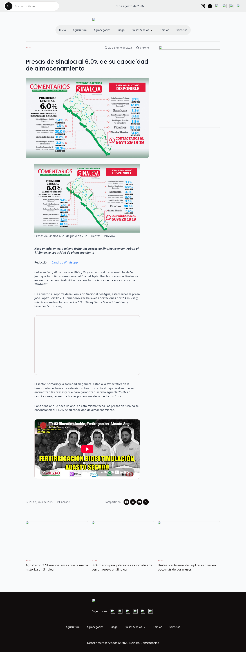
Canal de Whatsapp (65, 262)
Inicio (62, 30)
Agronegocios (102, 30)
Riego (121, 30)
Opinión (164, 30)
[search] (8, 6)
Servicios (181, 30)
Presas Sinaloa (140, 30)
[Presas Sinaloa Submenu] (152, 30)
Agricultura (80, 30)
